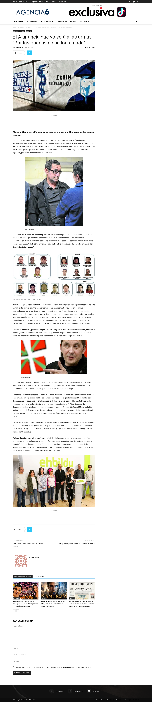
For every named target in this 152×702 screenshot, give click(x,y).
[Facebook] (130, 1)
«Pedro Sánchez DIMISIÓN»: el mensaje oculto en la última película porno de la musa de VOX (25, 604)
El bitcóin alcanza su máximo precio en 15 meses (29, 545)
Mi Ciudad (62, 21)
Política (28, 28)
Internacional (47, 21)
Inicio (46, 1)
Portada (28, 31)
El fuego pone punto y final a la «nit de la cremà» (76, 544)
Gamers (73, 21)
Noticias (21, 28)
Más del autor (39, 577)
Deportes (84, 21)
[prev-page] (14, 610)
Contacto (53, 1)
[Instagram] (133, 1)
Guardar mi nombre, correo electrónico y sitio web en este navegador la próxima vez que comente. (53, 667)
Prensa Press (62, 1)
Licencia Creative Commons (105, 700)
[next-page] (17, 610)
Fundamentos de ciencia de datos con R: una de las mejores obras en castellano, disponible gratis (81, 604)
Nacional (18, 21)
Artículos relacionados (22, 577)
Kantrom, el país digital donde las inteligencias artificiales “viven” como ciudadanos (53, 604)
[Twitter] (137, 1)
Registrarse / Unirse (37, 1)
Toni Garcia (19, 47)
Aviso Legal (127, 700)
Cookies (118, 700)
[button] (136, 21)
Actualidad (31, 21)
